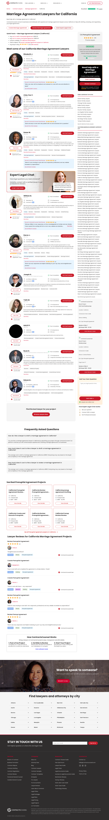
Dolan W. (15, 601)
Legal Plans (34, 797)
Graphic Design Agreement (53, 256)
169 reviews (35, 44)
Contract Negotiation (13, 771)
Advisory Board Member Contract (42, 217)
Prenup (47, 252)
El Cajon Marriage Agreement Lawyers (88, 159)
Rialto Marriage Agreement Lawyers (87, 234)
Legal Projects (35, 803)
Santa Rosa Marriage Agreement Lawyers (89, 267)
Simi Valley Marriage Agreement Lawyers (89, 270)
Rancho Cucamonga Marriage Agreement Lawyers (89, 231)
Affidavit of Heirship (43, 314)
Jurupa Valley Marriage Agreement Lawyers (90, 195)
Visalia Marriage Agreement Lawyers (88, 292)
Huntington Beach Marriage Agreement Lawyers (89, 187)
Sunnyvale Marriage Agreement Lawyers (89, 274)
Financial (51, 71)
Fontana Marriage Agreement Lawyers (88, 171)
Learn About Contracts (37, 788)
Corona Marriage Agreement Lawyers (88, 153)
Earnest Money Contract (54, 372)
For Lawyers (34, 780)
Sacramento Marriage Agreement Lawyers (89, 243)
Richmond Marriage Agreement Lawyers (89, 237)
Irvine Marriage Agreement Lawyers (87, 192)
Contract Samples (36, 771)
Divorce (43, 252)
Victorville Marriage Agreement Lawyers (89, 289)
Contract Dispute (12, 765)
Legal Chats (58, 768)
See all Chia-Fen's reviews (31, 126)
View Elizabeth (15, 69)
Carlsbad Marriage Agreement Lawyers (88, 144)
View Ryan (15, 366)
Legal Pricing (34, 800)
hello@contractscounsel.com (87, 762)
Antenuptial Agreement (40, 256)
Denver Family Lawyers (84, 107)
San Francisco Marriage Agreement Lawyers (90, 254)
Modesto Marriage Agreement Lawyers (88, 206)
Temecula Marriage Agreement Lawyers (89, 276)
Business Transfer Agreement (58, 155)
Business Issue (60, 116)
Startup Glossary (59, 780)
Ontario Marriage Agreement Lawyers (88, 217)
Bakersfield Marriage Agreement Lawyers (89, 137)
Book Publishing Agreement (56, 314)
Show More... (27, 68)
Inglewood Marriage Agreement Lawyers (89, 190)
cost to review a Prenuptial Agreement (23, 38)
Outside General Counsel (14, 780)
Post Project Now (90, 331)
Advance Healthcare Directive (31, 314)
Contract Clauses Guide (62, 759)
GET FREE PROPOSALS (95, 3)
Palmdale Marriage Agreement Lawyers (88, 224)
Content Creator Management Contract (44, 338)
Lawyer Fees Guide (60, 765)
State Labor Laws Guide (61, 783)
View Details (17, 503)
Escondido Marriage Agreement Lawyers (89, 166)
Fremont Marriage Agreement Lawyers (88, 173)
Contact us (82, 759)
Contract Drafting (12, 768)
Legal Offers (34, 791)
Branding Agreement (68, 314)
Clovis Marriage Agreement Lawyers (88, 148)
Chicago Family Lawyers (84, 103)
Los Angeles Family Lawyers (85, 112)
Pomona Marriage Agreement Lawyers (88, 228)
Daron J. (15, 582)
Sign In (83, 3)
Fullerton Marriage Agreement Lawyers (88, 177)
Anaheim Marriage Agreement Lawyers (88, 133)
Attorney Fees (35, 762)
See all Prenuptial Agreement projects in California (40, 532)
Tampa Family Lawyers (84, 121)
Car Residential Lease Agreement (63, 77)
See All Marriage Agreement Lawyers (86, 297)
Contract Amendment (59, 338)
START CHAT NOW (17, 188)
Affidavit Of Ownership (29, 372)
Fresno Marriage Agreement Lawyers (88, 175)
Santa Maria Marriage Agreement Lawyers (89, 265)
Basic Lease (51, 77)
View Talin (15, 315)
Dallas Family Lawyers (84, 105)
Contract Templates (37, 774)
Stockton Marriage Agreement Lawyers (88, 272)
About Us (33, 759)
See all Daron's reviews (30, 268)
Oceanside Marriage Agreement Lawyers (89, 215)
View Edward (16, 395)
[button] (19, 702)
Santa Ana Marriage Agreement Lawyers (89, 258)
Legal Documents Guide (62, 771)
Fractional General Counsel (15, 777)
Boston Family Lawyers (84, 101)
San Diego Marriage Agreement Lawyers (89, 252)
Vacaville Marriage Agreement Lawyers (88, 285)
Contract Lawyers (18, 9)
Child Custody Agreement (57, 393)
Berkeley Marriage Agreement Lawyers (88, 139)
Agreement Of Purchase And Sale (42, 155)
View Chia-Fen (15, 110)
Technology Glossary (61, 788)
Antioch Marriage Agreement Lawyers (88, 135)
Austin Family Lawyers (84, 98)
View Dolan (16, 148)
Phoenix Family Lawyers (84, 116)
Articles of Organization (57, 217)
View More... (26, 79)
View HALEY (15, 341)
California (10, 554)
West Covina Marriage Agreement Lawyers (89, 294)
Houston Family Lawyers (84, 110)
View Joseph (16, 290)
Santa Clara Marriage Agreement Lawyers (89, 261)
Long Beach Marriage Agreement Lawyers (89, 199)
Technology (57, 150)
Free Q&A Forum (59, 762)
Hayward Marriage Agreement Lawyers (88, 184)
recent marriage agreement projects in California (34, 42)
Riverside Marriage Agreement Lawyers (88, 239)
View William (16, 211)
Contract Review (12, 774)
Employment (44, 71)
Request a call (63, 681)
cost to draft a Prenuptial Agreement (22, 36)
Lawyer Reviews (35, 785)
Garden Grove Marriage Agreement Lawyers (90, 180)
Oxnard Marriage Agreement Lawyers (88, 222)
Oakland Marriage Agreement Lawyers (88, 213)
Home (8, 9)
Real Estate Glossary (60, 777)
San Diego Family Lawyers (85, 119)
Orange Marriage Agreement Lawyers (88, 219)
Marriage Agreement (31, 9)
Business (31, 71)
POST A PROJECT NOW (42, 649)
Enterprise (34, 777)
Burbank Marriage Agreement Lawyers (88, 142)
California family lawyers (28, 40)
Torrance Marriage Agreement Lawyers (88, 283)
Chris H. (14, 548)
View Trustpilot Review (90, 56)
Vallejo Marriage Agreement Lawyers (88, 287)
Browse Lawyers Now (41, 414)
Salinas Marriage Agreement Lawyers (88, 246)
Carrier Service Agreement (42, 372)
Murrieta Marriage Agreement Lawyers (88, 210)
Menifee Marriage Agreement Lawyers (88, 204)
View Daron (16, 250)
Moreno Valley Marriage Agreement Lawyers (90, 208)
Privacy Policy (82, 771)
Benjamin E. (15, 565)
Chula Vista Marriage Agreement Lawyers (89, 146)
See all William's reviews (30, 228)
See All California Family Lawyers (86, 124)
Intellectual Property (65, 71)
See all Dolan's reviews (30, 167)
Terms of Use (82, 774)
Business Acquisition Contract (48, 116)
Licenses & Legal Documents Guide (65, 774)
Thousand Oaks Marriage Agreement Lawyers (88, 279)
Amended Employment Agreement (31, 289)
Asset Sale (37, 116)
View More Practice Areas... (30, 74)
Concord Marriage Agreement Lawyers (88, 151)
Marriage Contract (65, 256)
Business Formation (12, 762)
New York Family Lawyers (84, 114)
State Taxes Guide (60, 785)
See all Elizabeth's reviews (31, 88)
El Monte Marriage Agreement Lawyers (88, 162)
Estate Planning (64, 211)
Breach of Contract (12, 759)
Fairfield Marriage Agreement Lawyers (88, 168)
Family (25, 71)
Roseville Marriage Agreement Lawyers (88, 241)
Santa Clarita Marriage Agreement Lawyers (89, 263)
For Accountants (36, 783)
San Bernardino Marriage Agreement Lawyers (88, 249)
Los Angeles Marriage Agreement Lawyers (89, 201)
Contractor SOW (53, 289)
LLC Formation (35, 806)
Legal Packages (35, 794)
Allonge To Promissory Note (41, 77)
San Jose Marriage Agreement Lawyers (88, 256)
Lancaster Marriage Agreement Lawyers (89, 197)
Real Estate (37, 71)
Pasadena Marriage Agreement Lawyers (89, 226)
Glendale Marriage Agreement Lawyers (88, 182)
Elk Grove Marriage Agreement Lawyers (88, 164)
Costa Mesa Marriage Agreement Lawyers (89, 155)
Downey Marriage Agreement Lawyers (88, 157)
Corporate (56, 71)
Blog (32, 765)
